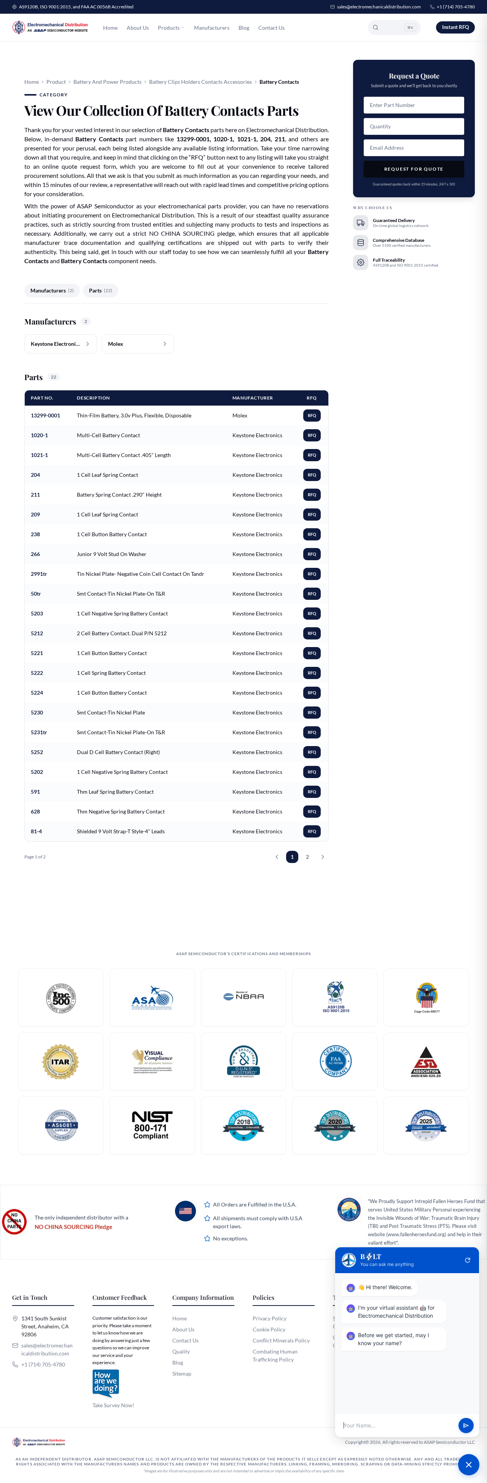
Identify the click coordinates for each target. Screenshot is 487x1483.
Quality (181, 1351)
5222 (37, 673)
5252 (37, 752)
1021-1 (39, 455)
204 (35, 474)
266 (35, 554)
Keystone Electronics (257, 435)
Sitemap (181, 1373)
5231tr (39, 732)
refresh (467, 1260)
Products (169, 27)
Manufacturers (211, 27)
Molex (239, 415)
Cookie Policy (269, 1329)
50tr (36, 593)
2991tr (39, 574)
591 (35, 791)
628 (35, 811)
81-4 (36, 831)
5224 (37, 692)
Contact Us (271, 27)
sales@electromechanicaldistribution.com (379, 7)
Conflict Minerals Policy (281, 1340)
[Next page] (323, 857)
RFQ (312, 415)
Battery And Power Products (107, 81)
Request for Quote (414, 169)
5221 (37, 653)
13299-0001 (45, 415)
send (466, 1425)
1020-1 (39, 435)
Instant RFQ (455, 27)
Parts (100, 290)
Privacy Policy (269, 1318)
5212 (37, 633)
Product (56, 81)
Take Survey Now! (113, 1405)
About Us (138, 27)
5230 (37, 712)
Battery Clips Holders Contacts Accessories (200, 81)
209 (35, 514)
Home (110, 27)
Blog (244, 27)
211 (35, 494)
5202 (37, 772)
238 (35, 534)
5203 (37, 613)
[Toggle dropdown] (182, 27)
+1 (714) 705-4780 (456, 7)
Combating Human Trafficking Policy (275, 1355)
